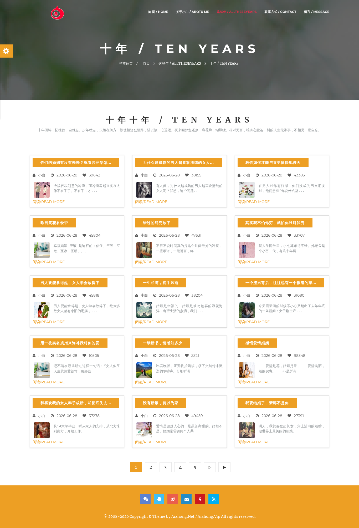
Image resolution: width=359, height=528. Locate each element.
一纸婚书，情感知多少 (162, 343)
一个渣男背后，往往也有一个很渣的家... (280, 282)
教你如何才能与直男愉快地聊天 (273, 162)
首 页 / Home (158, 12)
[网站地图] (200, 499)
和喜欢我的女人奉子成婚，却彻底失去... (75, 402)
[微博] (172, 499)
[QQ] (159, 499)
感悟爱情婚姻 (257, 343)
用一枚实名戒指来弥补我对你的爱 (70, 343)
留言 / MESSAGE (316, 12)
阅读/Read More (49, 201)
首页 (146, 63)
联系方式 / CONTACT (280, 12)
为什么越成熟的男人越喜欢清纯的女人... (178, 162)
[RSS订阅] (213, 499)
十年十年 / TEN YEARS (179, 120)
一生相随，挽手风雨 (160, 282)
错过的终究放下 (157, 222)
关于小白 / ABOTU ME (192, 12)
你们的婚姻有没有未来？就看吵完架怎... (75, 162)
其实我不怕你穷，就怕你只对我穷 (275, 222)
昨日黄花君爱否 (54, 222)
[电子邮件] (186, 499)
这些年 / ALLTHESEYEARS (237, 12)
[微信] (145, 499)
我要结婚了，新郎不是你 (267, 402)
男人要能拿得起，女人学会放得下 (70, 282)
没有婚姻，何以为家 (160, 402)
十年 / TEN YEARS (224, 63)
